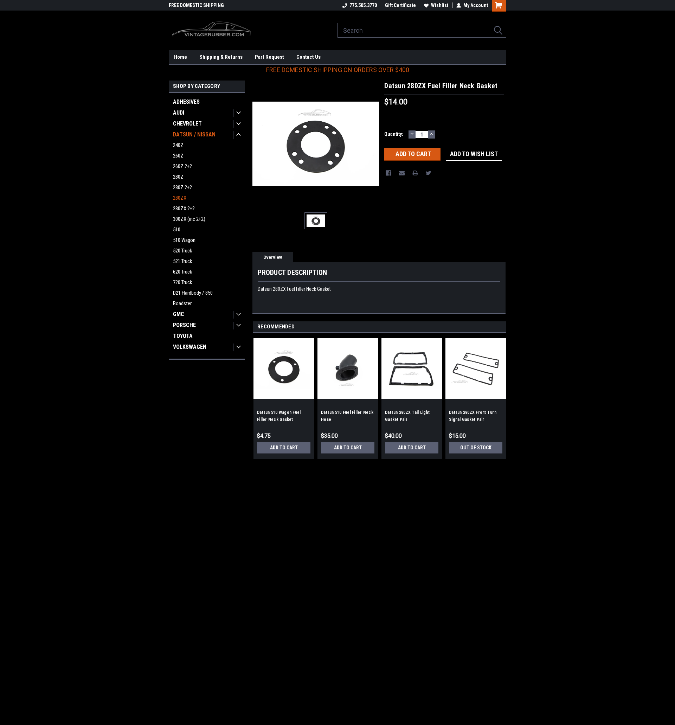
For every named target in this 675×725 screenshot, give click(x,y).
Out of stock (475, 447)
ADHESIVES (186, 101)
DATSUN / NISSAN (194, 134)
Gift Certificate (400, 5)
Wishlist (439, 5)
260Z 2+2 (182, 166)
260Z (178, 156)
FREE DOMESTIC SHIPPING (196, 5)
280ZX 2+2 (184, 208)
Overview (272, 257)
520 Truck (182, 251)
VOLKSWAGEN (189, 347)
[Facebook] (388, 173)
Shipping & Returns (221, 57)
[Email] (402, 173)
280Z (178, 177)
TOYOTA (183, 336)
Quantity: (393, 134)
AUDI (178, 112)
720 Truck (182, 282)
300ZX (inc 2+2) (189, 219)
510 (176, 229)
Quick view (283, 394)
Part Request (269, 57)
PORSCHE (184, 325)
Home (180, 57)
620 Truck (182, 272)
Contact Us (308, 57)
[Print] (415, 173)
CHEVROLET (187, 123)
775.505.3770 (363, 5)
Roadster (182, 303)
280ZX (179, 198)
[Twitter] (428, 173)
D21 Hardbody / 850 (193, 293)
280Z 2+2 (182, 187)
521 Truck (182, 261)
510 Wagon (184, 240)
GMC (178, 314)
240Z (178, 145)
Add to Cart (284, 447)
